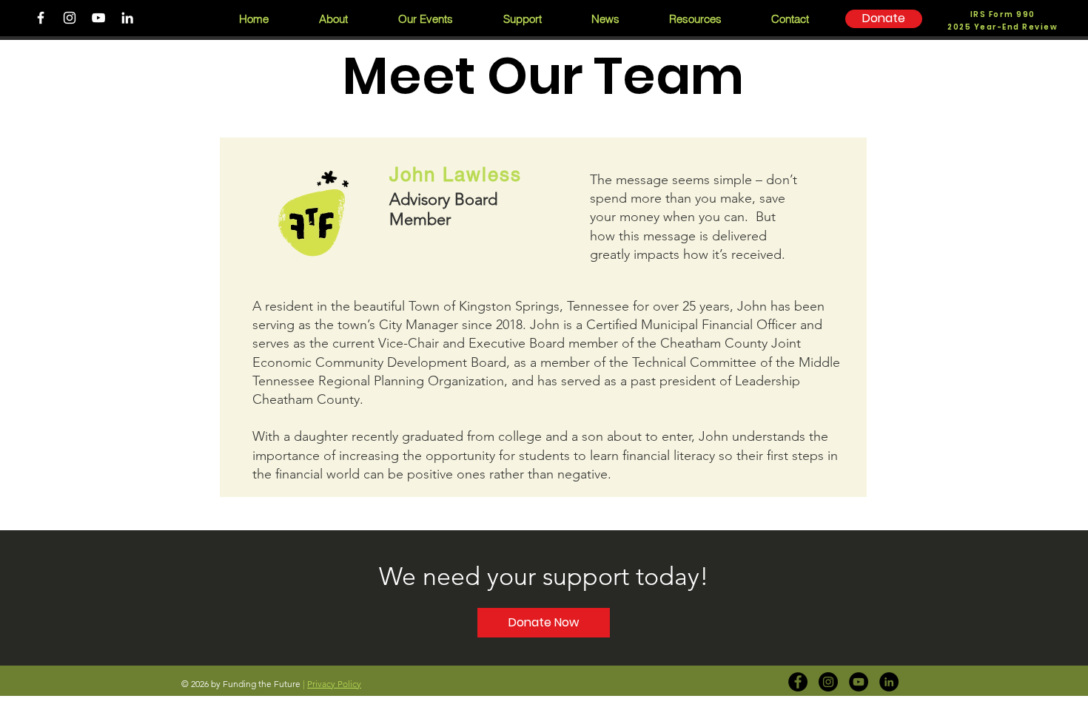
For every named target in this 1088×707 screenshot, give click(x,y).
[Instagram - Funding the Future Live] (828, 681)
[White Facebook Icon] (41, 18)
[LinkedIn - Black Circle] (889, 681)
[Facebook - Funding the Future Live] (797, 681)
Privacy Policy (334, 683)
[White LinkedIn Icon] (127, 18)
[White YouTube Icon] (98, 18)
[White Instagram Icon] (69, 18)
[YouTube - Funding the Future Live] (858, 681)
